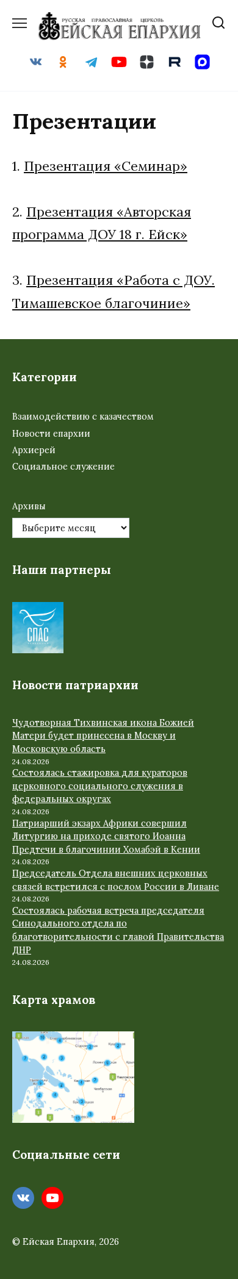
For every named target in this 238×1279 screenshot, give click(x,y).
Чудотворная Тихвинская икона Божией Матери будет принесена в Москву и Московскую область (103, 735)
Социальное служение (63, 466)
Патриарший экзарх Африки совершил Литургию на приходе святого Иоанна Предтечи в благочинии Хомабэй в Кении (106, 836)
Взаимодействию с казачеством (83, 416)
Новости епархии (51, 433)
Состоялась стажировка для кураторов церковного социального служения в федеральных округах (99, 785)
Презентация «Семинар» (105, 165)
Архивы (29, 506)
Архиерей (34, 450)
